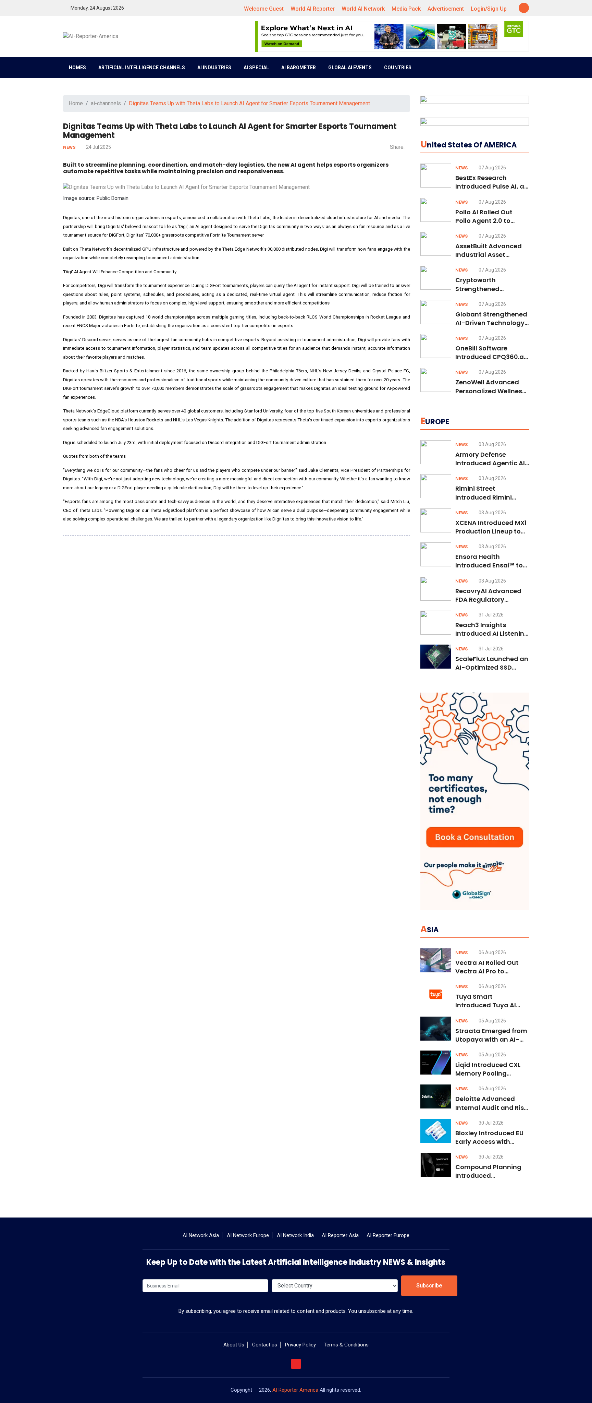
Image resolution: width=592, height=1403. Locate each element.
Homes (77, 67)
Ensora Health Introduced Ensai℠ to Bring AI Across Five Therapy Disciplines (489, 569)
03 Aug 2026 (492, 444)
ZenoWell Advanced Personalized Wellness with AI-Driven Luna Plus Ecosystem (490, 395)
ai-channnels (106, 103)
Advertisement (446, 8)
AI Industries (214, 67)
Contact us (264, 1345)
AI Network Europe (248, 1235)
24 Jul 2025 (98, 147)
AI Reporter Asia (340, 1235)
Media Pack (406, 8)
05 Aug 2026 (492, 1020)
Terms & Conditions (346, 1345)
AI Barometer (298, 67)
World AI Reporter (313, 8)
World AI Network (363, 8)
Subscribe (429, 1285)
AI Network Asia (201, 1235)
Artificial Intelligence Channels (141, 67)
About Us (233, 1345)
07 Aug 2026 (492, 167)
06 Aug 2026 (492, 952)
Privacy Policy (300, 1345)
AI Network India (295, 1235)
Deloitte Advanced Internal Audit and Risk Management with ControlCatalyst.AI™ (491, 1111)
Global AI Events (350, 67)
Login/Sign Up (489, 8)
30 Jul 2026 (491, 1123)
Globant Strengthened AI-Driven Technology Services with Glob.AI (491, 323)
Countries (397, 67)
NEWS (69, 147)
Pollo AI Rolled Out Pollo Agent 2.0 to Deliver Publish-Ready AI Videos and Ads (490, 225)
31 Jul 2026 (491, 614)
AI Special (256, 67)
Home (76, 103)
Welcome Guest (264, 8)
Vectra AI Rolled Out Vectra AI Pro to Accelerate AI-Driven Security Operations (488, 975)
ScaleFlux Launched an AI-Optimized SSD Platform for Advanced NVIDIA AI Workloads (491, 672)
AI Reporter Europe (388, 1235)
